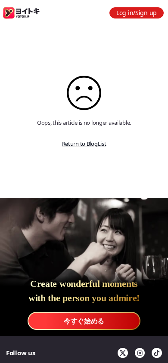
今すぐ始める (84, 321)
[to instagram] (140, 353)
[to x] (123, 353)
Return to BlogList (84, 144)
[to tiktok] (157, 353)
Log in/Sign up (136, 13)
